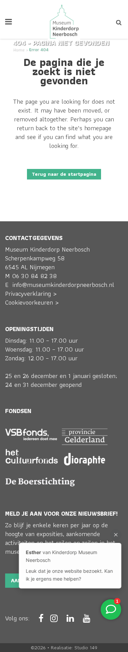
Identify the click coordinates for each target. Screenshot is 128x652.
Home (18, 49)
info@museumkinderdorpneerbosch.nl (63, 284)
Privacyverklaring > (31, 293)
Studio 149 (85, 648)
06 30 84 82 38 (34, 276)
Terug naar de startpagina (64, 174)
